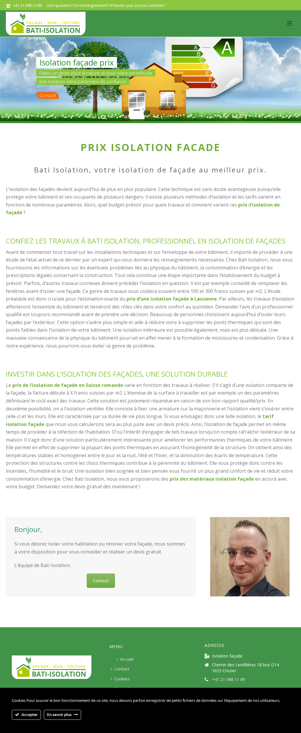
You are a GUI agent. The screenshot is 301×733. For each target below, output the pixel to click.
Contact (121, 669)
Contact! (48, 95)
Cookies (122, 679)
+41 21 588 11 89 (27, 5)
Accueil (126, 659)
